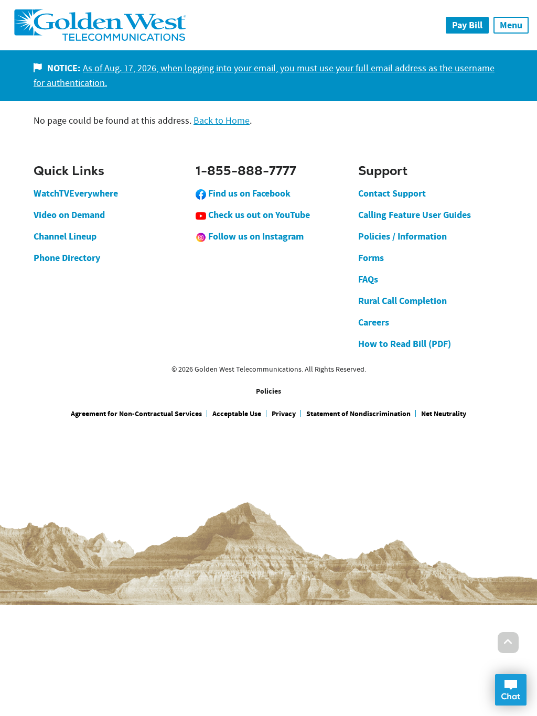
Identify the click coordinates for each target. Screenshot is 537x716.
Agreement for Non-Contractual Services (136, 414)
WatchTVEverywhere (76, 193)
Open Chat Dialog (511, 690)
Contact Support (392, 193)
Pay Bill (467, 25)
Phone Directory (67, 258)
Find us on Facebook (248, 193)
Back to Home (222, 121)
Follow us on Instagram (255, 236)
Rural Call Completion (402, 301)
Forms (371, 258)
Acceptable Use (236, 414)
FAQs (368, 279)
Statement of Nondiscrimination (358, 414)
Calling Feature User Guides (414, 215)
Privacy (284, 414)
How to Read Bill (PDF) (404, 344)
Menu (511, 25)
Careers (373, 322)
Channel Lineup (65, 236)
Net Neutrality (443, 414)
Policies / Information (402, 236)
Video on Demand (69, 215)
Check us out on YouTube (258, 215)
